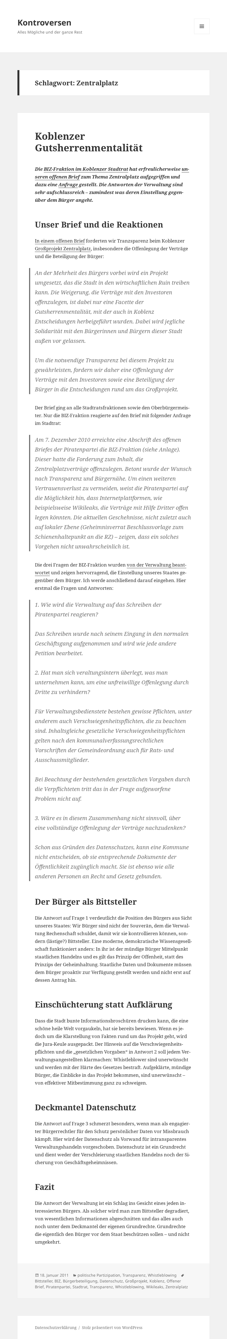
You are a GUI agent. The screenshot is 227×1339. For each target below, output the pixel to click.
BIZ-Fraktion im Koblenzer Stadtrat (86, 169)
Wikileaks (154, 1286)
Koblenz (156, 1281)
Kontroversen (44, 22)
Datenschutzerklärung (56, 1327)
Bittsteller (43, 1281)
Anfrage (68, 184)
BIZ (58, 1281)
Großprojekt (136, 1281)
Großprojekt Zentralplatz (63, 248)
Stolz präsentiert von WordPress (112, 1327)
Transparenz (134, 1275)
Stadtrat (80, 1286)
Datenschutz (111, 1281)
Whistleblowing (162, 1275)
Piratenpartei (58, 1286)
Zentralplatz (177, 1286)
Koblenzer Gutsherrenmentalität (89, 141)
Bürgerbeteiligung (80, 1281)
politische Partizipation (99, 1275)
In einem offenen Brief (60, 241)
